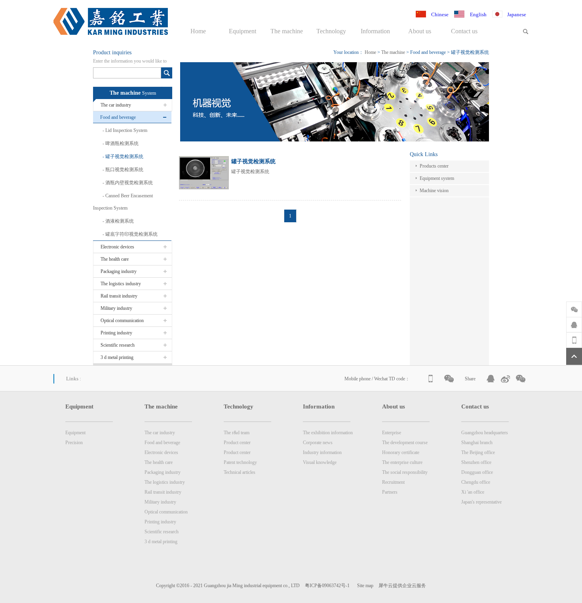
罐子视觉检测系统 (470, 52)
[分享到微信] (521, 379)
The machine (393, 52)
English (478, 14)
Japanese (516, 14)
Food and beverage (428, 52)
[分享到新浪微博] (506, 379)
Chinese (440, 14)
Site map (364, 585)
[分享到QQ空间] (491, 379)
